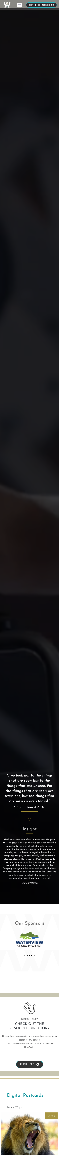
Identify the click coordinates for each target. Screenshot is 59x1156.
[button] (19, 5)
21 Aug (51, 1116)
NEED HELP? (29, 1019)
